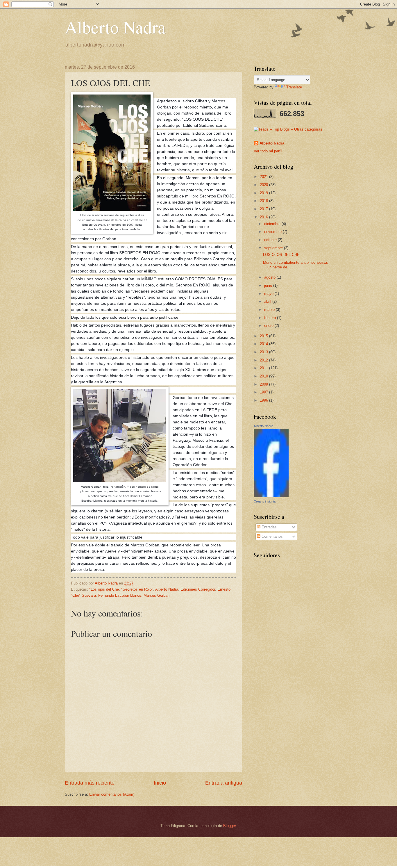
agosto (270, 277)
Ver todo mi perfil (268, 151)
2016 (264, 217)
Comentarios (271, 536)
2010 (264, 376)
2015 (264, 336)
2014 (264, 344)
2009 (264, 384)
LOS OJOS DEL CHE (281, 254)
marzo (270, 309)
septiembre (274, 248)
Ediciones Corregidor (197, 589)
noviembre (273, 231)
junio (268, 285)
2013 (264, 352)
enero (269, 325)
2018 (264, 201)
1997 (264, 392)
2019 (264, 193)
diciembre (273, 224)
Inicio (160, 783)
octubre (271, 240)
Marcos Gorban (156, 595)
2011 (264, 368)
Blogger (229, 826)
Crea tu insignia (265, 501)
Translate (294, 87)
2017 (264, 209)
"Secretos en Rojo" (137, 589)
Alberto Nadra (115, 26)
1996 (264, 400)
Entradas (268, 527)
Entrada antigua (223, 783)
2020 (264, 185)
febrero (270, 318)
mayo (269, 293)
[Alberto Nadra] (271, 496)
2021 (264, 176)
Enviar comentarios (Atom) (111, 794)
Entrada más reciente (90, 783)
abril (268, 301)
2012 (264, 360)
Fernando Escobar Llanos (119, 595)
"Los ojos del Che (104, 589)
